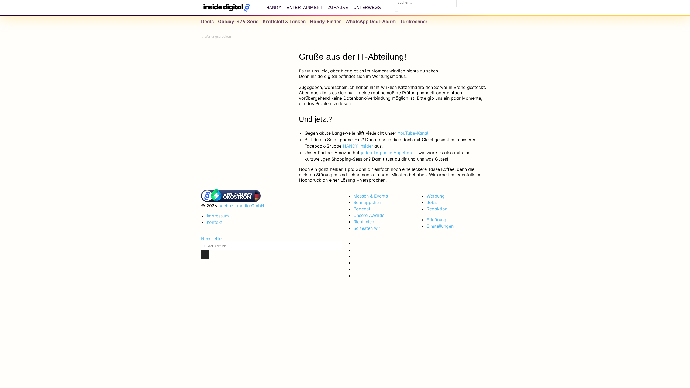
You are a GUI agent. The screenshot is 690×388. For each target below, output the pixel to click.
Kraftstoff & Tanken (284, 21)
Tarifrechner (413, 21)
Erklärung (436, 219)
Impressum (218, 216)
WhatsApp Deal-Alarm (370, 21)
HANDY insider (358, 146)
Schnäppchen (367, 202)
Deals (207, 21)
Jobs (432, 202)
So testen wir (366, 228)
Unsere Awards (368, 215)
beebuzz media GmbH (241, 205)
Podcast (361, 209)
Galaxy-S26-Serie (238, 21)
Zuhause (338, 7)
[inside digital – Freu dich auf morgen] (226, 7)
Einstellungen (440, 226)
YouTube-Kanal (413, 133)
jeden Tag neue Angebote (387, 152)
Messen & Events (370, 196)
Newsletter (212, 238)
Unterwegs (367, 7)
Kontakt (215, 222)
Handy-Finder (325, 21)
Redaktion (437, 209)
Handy (273, 7)
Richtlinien (363, 221)
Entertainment (304, 7)
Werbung (436, 196)
